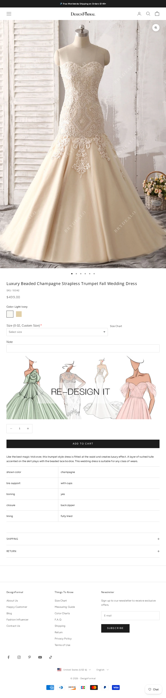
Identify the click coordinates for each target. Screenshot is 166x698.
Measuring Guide (65, 606)
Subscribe (115, 628)
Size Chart (116, 326)
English (100, 669)
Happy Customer (16, 606)
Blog (9, 613)
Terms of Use (62, 645)
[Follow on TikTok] (51, 657)
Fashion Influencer (17, 619)
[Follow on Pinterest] (30, 657)
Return (59, 632)
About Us (12, 600)
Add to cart (83, 443)
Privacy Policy (63, 638)
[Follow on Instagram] (19, 657)
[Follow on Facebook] (8, 657)
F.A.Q (58, 619)
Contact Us (13, 625)
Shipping (60, 625)
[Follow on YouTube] (40, 657)
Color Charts (62, 613)
